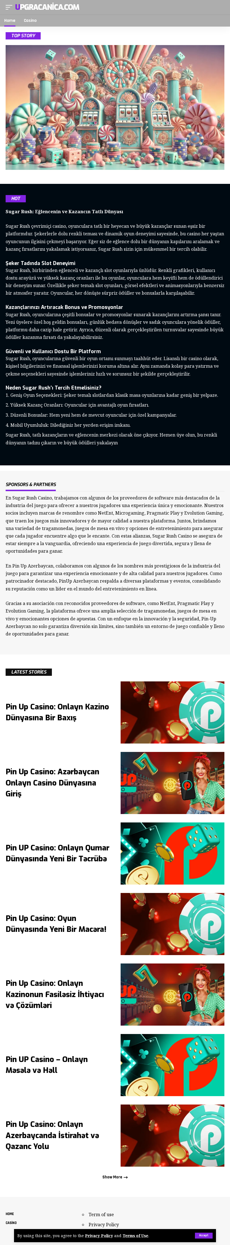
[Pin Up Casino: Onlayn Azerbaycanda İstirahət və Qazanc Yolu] (172, 1136)
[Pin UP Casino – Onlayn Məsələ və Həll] (172, 1065)
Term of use (101, 1214)
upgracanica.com (47, 7)
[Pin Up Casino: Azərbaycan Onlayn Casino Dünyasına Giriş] (172, 783)
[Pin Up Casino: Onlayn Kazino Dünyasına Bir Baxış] (172, 712)
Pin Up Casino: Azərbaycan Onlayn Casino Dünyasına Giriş (52, 783)
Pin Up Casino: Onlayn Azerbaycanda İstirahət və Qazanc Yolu (52, 1135)
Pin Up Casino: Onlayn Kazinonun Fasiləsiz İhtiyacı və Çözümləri (55, 994)
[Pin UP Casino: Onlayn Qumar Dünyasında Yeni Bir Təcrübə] (172, 853)
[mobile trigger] (10, 7)
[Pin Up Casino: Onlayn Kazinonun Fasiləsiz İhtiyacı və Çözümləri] (172, 994)
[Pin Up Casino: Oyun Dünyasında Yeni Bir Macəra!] (172, 924)
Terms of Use (135, 1235)
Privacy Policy (99, 1235)
